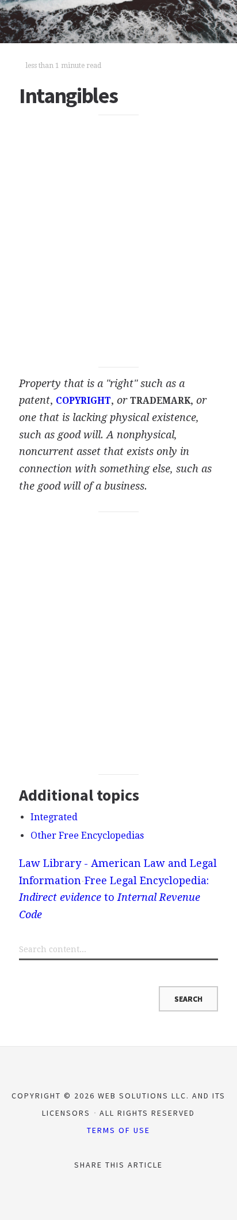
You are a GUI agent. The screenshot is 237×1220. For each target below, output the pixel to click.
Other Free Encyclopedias (87, 835)
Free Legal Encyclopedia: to (114, 897)
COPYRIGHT (83, 401)
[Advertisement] (118, 241)
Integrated (54, 817)
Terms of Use (118, 1130)
